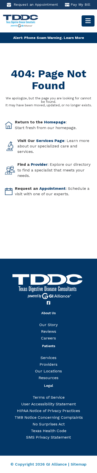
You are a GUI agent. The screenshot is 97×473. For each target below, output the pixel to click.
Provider (39, 164)
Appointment (52, 188)
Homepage (55, 122)
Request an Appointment (36, 4)
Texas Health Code (48, 430)
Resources (48, 377)
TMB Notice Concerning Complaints (48, 417)
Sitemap (79, 464)
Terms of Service (49, 397)
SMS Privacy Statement (48, 437)
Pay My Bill (81, 4)
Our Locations (48, 371)
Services (48, 357)
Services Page (50, 140)
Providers (48, 364)
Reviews (48, 331)
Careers (48, 338)
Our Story (48, 324)
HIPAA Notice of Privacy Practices (48, 410)
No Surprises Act (49, 424)
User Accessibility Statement (48, 404)
